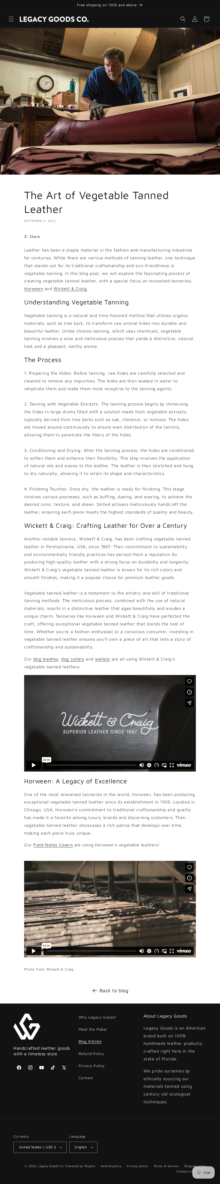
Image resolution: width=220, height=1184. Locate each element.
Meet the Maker (93, 1029)
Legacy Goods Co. (51, 1166)
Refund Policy (91, 1053)
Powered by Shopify (80, 1166)
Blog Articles (90, 1041)
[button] (11, 19)
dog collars (72, 658)
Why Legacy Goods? (97, 1017)
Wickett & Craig (70, 288)
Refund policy (111, 1166)
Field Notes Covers (53, 844)
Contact (86, 1077)
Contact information (192, 1171)
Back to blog (114, 990)
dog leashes (45, 658)
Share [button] (35, 236)
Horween (33, 288)
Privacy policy (137, 1166)
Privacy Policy (92, 1065)
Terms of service (166, 1166)
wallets (102, 658)
